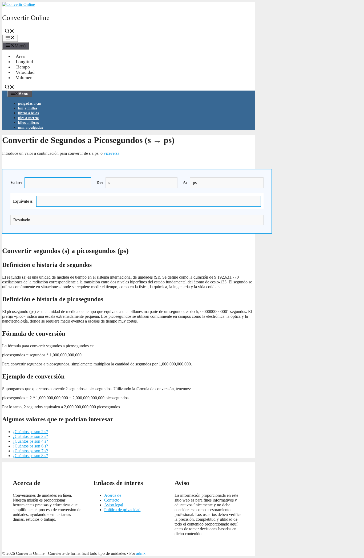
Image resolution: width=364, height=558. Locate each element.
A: (185, 182)
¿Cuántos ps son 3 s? (30, 436)
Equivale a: (23, 201)
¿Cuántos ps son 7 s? (30, 451)
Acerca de (112, 495)
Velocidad (25, 72)
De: (99, 182)
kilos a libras (28, 123)
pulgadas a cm (29, 103)
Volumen (24, 77)
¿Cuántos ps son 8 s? (30, 455)
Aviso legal (113, 505)
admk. (141, 553)
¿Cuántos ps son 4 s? (30, 441)
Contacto (111, 500)
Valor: (16, 182)
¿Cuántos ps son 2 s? (30, 431)
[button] (9, 31)
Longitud (24, 61)
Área (20, 56)
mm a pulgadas (30, 127)
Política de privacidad (122, 509)
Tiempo (23, 67)
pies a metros (28, 118)
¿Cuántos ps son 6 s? (30, 446)
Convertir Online (26, 18)
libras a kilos (28, 113)
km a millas (27, 108)
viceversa (111, 153)
